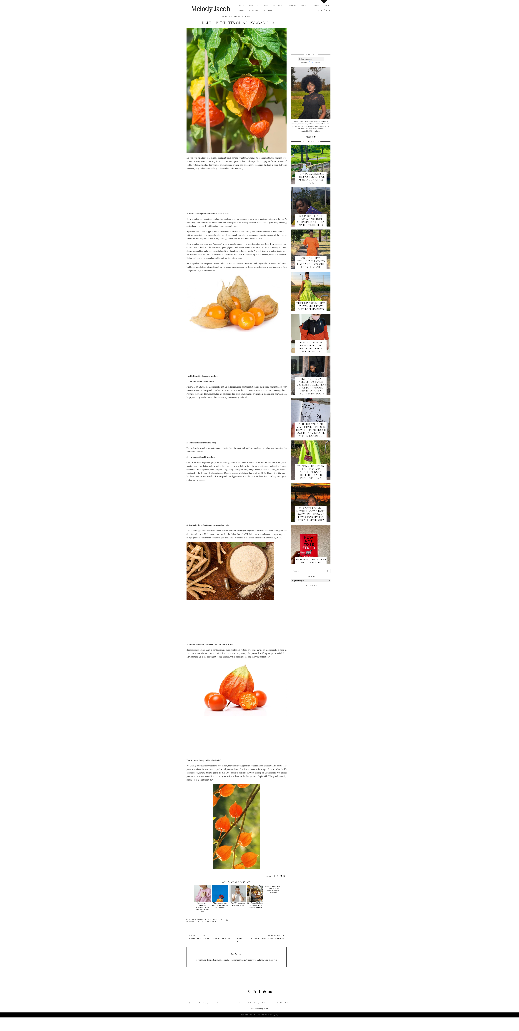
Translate (318, 62)
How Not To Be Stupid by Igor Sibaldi (311, 561)
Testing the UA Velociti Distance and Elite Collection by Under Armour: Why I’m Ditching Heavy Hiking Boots (311, 386)
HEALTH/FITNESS (202, 921)
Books (241, 10)
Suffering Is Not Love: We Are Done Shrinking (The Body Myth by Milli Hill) (311, 220)
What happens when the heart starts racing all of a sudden (220, 905)
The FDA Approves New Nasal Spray (238, 904)
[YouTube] (314, 137)
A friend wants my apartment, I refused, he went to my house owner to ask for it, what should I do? (311, 429)
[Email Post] (226, 919)
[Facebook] (311, 137)
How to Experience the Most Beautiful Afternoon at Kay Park (311, 178)
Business (253, 10)
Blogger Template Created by (259, 1015)
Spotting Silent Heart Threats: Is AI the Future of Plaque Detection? (272, 906)
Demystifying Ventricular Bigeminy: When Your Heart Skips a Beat (202, 907)
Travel (316, 5)
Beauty (304, 5)
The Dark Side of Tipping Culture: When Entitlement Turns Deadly (311, 347)
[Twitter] (313, 137)
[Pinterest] (307, 137)
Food (326, 5)
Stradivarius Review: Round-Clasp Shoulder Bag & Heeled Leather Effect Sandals (311, 472)
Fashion (292, 5)
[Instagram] (309, 137)
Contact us (278, 5)
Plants (213, 921)
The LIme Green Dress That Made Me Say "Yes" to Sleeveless (310, 306)
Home (241, 5)
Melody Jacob (210, 8)
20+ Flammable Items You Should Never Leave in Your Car (255, 905)
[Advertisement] (237, 191)
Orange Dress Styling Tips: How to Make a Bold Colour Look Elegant (311, 263)
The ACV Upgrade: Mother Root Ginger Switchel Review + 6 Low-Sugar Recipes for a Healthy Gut (310, 514)
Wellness (267, 10)
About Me (253, 5)
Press (265, 5)
